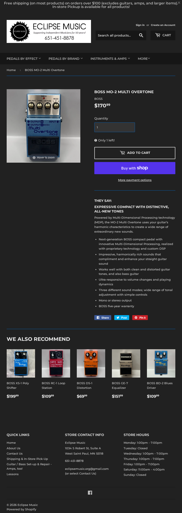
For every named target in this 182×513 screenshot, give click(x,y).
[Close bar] (179, 3)
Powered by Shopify (21, 509)
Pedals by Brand (64, 59)
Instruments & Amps (109, 59)
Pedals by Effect (22, 59)
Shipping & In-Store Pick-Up (27, 459)
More (143, 59)
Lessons (13, 474)
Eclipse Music (28, 505)
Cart (166, 35)
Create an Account (163, 25)
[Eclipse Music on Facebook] (90, 493)
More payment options (135, 180)
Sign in (140, 25)
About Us (13, 448)
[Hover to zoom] (43, 125)
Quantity (101, 118)
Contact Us (15, 453)
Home (11, 70)
